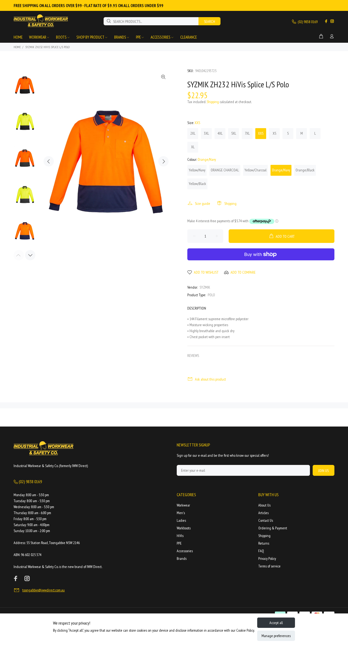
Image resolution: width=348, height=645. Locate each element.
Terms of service (269, 566)
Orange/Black (305, 170)
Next (163, 161)
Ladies (181, 520)
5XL (233, 133)
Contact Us (265, 520)
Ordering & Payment (272, 528)
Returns (263, 543)
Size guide (202, 203)
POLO (211, 294)
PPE (179, 543)
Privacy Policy (267, 558)
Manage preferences (276, 635)
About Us (264, 505)
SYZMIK (205, 287)
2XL (192, 133)
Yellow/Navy (197, 170)
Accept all (276, 622)
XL (193, 146)
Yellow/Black (197, 183)
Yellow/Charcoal (255, 170)
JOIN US (323, 470)
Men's (181, 512)
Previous (49, 161)
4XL (220, 133)
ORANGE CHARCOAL (225, 170)
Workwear (183, 505)
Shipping (213, 101)
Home (17, 47)
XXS (260, 133)
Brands (182, 558)
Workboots (184, 528)
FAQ (261, 550)
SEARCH (209, 21)
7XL (247, 133)
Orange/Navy (281, 170)
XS (274, 133)
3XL (206, 133)
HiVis (180, 535)
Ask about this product (210, 379)
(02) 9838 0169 (307, 21)
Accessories (185, 550)
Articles (263, 512)
